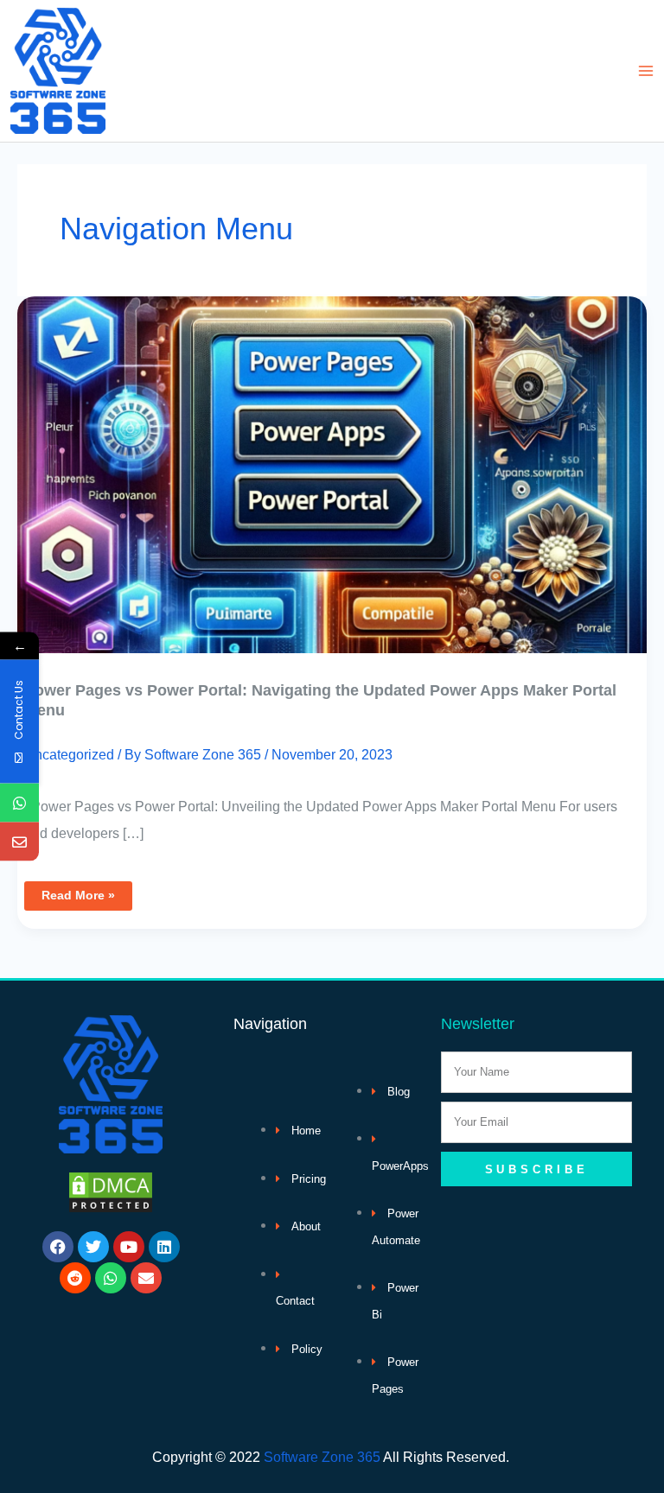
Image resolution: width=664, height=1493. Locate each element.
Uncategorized (69, 754)
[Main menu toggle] (645, 71)
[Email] (19, 842)
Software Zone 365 (322, 1456)
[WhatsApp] (19, 803)
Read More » (78, 891)
